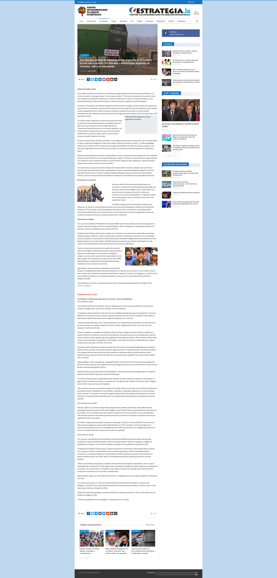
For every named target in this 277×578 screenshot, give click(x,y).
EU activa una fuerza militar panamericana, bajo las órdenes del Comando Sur (185, 173)
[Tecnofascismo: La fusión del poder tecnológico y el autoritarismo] (166, 62)
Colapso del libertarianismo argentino (186, 192)
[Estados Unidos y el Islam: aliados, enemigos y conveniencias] (92, 538)
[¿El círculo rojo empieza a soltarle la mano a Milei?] (181, 110)
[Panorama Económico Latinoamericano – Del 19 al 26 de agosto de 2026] (166, 184)
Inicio (81, 21)
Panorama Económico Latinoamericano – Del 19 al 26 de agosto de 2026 (184, 184)
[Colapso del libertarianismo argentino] (166, 195)
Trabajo (139, 21)
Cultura (113, 21)
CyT (131, 21)
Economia (149, 21)
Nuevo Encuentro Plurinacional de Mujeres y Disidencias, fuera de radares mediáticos (185, 137)
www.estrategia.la (83, 286)
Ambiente (123, 21)
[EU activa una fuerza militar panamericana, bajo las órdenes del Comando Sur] (166, 173)
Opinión (171, 21)
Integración (161, 21)
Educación (181, 21)
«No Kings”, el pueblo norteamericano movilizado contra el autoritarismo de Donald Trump (186, 147)
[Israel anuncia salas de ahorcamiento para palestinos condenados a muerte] (143, 538)
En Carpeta (104, 21)
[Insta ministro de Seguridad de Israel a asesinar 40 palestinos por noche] (166, 204)
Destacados (91, 21)
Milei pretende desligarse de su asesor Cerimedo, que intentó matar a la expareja (186, 71)
